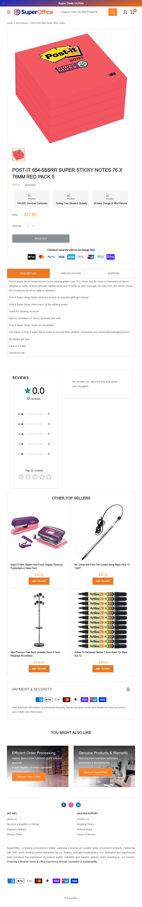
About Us (12, 819)
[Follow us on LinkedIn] (78, 804)
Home (10, 23)
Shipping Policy (85, 824)
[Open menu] (8, 12)
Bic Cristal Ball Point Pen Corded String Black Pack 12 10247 (102, 566)
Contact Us (83, 819)
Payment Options (16, 829)
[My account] (125, 12)
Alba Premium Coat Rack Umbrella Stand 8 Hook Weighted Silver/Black (35, 654)
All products (21, 23)
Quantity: (17, 225)
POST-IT (16, 185)
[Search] (112, 12)
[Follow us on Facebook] (63, 804)
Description (28, 273)
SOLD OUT (41, 238)
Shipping (113, 273)
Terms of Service (86, 834)
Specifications (71, 273)
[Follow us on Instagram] (71, 804)
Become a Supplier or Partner (23, 824)
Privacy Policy (14, 834)
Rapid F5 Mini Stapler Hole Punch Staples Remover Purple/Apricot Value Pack (37, 566)
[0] (132, 12)
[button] (34, 414)
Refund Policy (84, 829)
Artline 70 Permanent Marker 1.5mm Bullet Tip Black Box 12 (100, 654)
